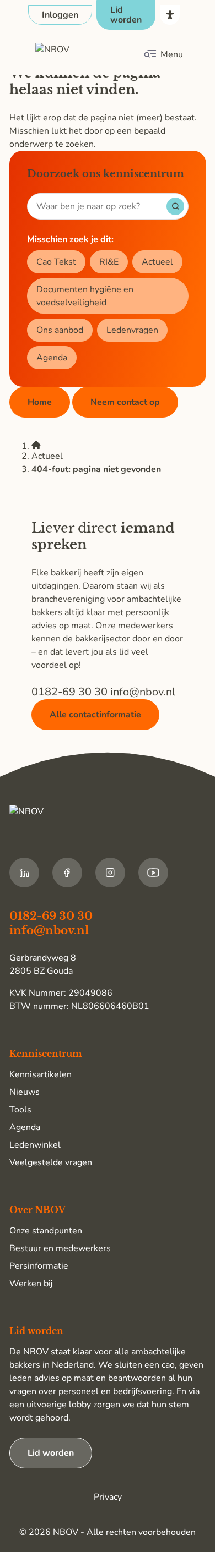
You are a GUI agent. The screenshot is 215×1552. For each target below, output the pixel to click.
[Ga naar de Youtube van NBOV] (153, 872)
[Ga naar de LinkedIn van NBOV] (24, 872)
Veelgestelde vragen (50, 1162)
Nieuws (24, 1092)
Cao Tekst (56, 262)
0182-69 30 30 (70, 691)
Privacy (108, 1497)
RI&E (109, 262)
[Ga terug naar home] (87, 54)
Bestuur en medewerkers (60, 1248)
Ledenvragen (132, 330)
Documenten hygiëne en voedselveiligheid (84, 296)
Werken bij (30, 1283)
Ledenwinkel (35, 1145)
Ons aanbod (59, 330)
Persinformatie (38, 1266)
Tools (20, 1110)
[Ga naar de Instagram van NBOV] (110, 872)
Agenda (51, 358)
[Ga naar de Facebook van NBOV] (67, 872)
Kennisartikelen (40, 1074)
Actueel (157, 262)
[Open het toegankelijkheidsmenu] (170, 15)
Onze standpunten (45, 1231)
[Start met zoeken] (175, 206)
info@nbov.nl (142, 691)
